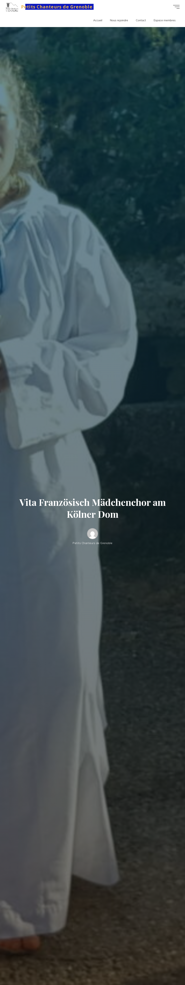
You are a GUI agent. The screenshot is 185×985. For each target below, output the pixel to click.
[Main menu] (176, 7)
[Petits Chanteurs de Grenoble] (12, 6)
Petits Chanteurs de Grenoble (56, 7)
